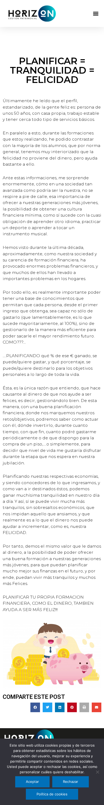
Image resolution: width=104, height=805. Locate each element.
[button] (95, 13)
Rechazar (70, 781)
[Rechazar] (97, 772)
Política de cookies (52, 794)
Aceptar (32, 781)
